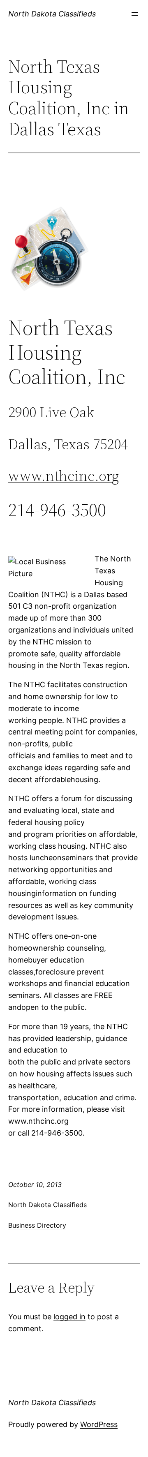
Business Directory (37, 1225)
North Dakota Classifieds (52, 13)
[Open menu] (135, 14)
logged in (69, 1316)
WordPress (99, 1424)
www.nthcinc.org (63, 476)
